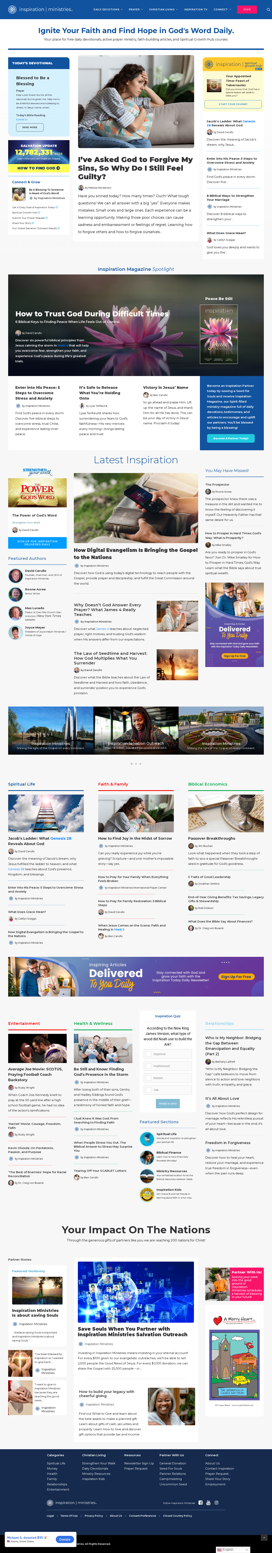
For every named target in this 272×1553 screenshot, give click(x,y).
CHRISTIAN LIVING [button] (162, 9)
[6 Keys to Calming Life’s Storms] (132, 325)
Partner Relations (172, 1474)
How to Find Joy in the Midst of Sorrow (135, 838)
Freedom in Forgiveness (227, 1143)
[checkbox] (168, 1060)
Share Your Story (22, 223)
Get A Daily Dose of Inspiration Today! (34, 207)
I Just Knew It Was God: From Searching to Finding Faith (96, 1120)
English (227, 1549)
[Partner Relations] (217, 1284)
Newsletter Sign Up (139, 1463)
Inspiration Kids (93, 1479)
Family (52, 1479)
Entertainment (24, 1023)
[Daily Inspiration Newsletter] (234, 625)
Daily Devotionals (95, 1468)
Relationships (219, 1023)
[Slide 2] (136, 764)
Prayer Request (136, 1468)
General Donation (172, 1463)
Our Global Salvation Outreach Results (35, 228)
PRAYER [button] (134, 9)
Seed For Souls (170, 1468)
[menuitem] (108, 9)
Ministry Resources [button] (172, 1171)
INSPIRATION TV (195, 9)
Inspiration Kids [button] (169, 1190)
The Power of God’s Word (34, 515)
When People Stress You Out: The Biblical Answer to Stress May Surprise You (103, 1146)
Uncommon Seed (173, 1484)
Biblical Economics (207, 784)
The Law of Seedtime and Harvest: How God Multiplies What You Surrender (110, 658)
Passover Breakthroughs (211, 838)
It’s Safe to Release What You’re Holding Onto (99, 393)
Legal (50, 1515)
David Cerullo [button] (35, 571)
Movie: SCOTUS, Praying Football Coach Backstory (35, 1074)
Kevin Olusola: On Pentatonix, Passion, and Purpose (31, 1150)
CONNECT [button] (221, 9)
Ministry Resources (96, 1474)
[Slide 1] (131, 764)
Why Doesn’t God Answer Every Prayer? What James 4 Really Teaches (107, 610)
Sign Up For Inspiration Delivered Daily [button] (37, 543)
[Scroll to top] (264, 1537)
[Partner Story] (20, 1363)
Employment (215, 1484)
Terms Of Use (69, 1515)
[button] (245, 10)
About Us (212, 1463)
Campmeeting (170, 1479)
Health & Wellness (93, 1023)
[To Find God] (35, 168)
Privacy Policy (94, 1515)
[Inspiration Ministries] (40, 9)
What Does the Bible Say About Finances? (220, 921)
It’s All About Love (222, 1098)
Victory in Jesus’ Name (165, 387)
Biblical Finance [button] (169, 1152)
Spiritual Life (21, 784)
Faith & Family (113, 784)
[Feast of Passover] (243, 85)
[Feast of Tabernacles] (214, 85)
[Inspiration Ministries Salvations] (35, 152)
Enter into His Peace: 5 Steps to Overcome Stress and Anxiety (232, 160)
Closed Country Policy (177, 1515)
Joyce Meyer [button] (35, 627)
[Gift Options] (108, 1413)
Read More (30, 127)
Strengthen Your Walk (26, 522)
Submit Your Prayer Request (28, 217)
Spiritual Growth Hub (25, 212)
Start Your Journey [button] (233, 104)
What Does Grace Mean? (226, 233)
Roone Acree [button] (35, 589)
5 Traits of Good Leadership (209, 877)
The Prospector (217, 484)
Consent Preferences (142, 1515)
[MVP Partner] (136, 1316)
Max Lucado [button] (34, 608)
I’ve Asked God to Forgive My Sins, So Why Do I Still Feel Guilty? (135, 168)
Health (52, 1474)
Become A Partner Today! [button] (230, 438)
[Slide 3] (140, 764)
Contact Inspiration (219, 1468)
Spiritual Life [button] (167, 1134)
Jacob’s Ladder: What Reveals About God (231, 123)
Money (52, 1468)
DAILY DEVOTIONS (106, 9)
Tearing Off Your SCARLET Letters (100, 1171)
